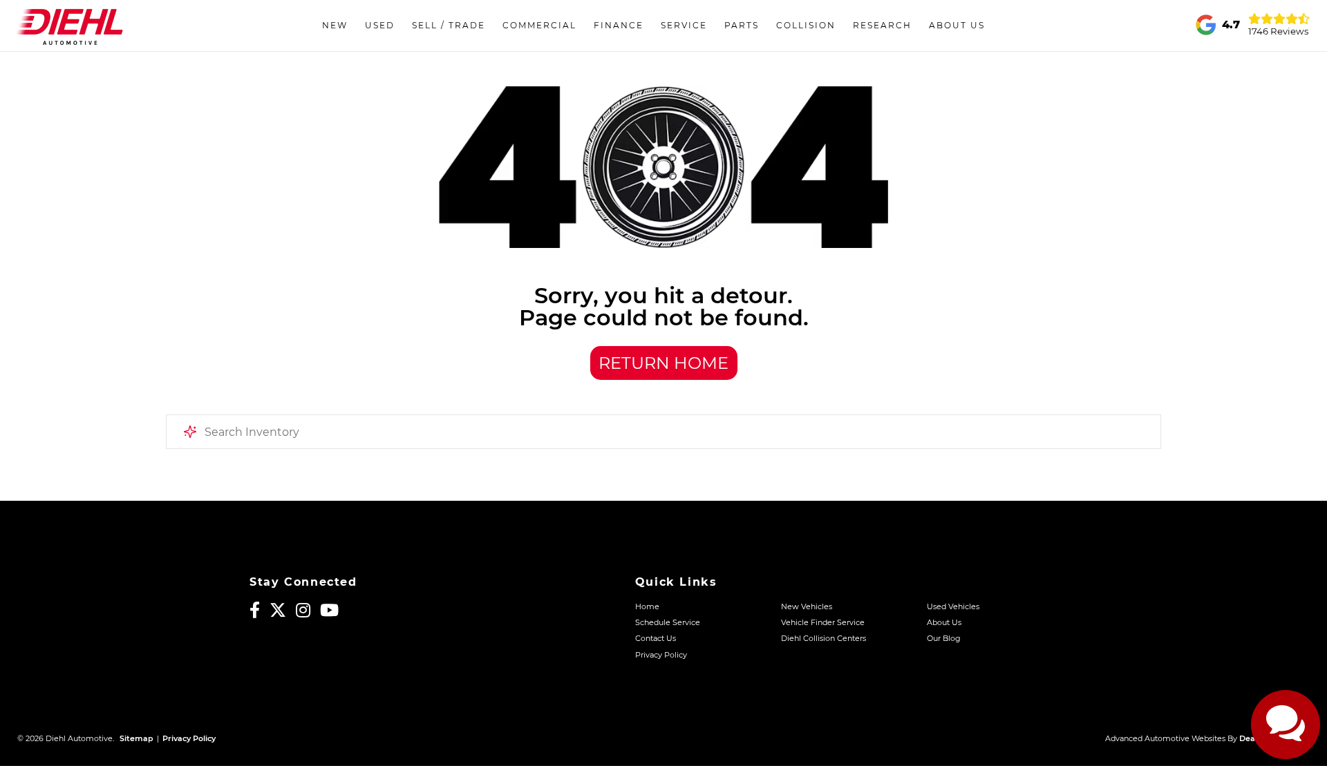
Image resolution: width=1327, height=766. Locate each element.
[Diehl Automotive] (69, 25)
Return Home (663, 363)
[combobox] (663, 431)
